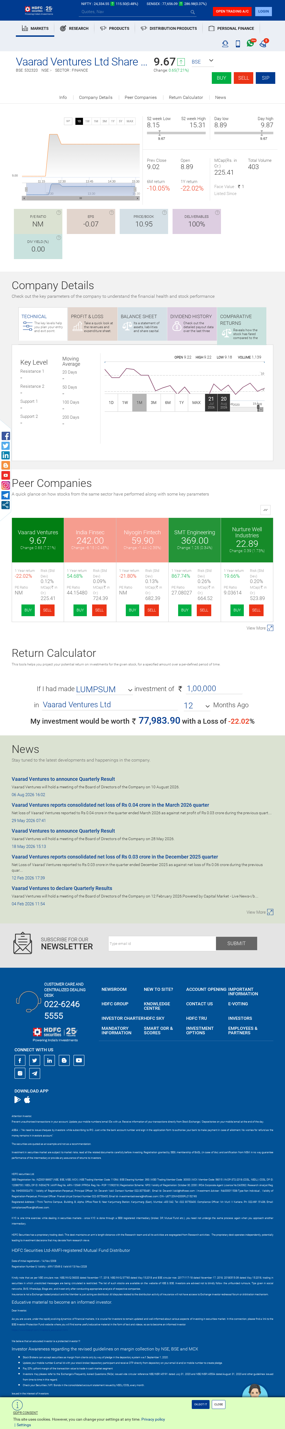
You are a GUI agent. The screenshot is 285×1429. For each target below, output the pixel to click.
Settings (24, 1425)
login (263, 11)
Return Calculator (186, 97)
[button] (203, 62)
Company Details (95, 97)
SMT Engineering (194, 532)
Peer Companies (141, 97)
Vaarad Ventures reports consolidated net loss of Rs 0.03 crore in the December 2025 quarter (115, 857)
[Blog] (64, 1060)
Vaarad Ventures (38, 532)
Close (218, 1404)
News (220, 97)
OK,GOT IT (200, 1404)
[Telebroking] (225, 44)
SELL (47, 610)
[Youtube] (79, 1060)
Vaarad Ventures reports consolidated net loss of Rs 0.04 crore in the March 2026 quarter (110, 805)
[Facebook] (20, 1060)
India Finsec (90, 532)
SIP (265, 78)
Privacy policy (153, 1419)
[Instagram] (20, 1073)
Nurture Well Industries (247, 532)
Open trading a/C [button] (232, 11)
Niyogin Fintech (142, 532)
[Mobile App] (238, 44)
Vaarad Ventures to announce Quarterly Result (63, 779)
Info (63, 97)
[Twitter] (34, 1060)
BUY (28, 610)
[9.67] (159, 133)
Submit (236, 943)
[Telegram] (34, 1073)
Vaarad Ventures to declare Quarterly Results (62, 888)
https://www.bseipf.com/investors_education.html (40, 1330)
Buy (221, 78)
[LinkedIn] (49, 1060)
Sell (243, 78)
